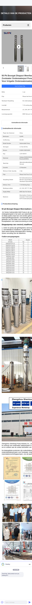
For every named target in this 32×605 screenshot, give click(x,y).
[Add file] (2, 602)
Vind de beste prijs (20, 86)
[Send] (29, 602)
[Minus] (30, 564)
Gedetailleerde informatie (20, 122)
